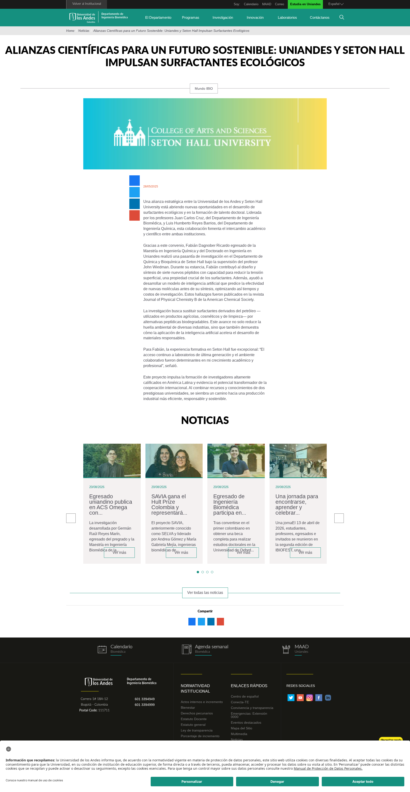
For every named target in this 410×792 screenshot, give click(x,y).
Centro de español (245, 696)
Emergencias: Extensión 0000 (249, 715)
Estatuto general (193, 724)
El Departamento (158, 17)
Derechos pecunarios (197, 713)
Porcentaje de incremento (200, 736)
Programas (190, 17)
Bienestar (188, 707)
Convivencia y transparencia (252, 707)
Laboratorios (287, 17)
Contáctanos (320, 17)
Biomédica (202, 651)
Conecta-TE (240, 702)
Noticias (83, 31)
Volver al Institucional (86, 3)
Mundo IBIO (204, 88)
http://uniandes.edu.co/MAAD (295, 650)
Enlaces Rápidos (249, 686)
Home (70, 31)
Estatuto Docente (194, 719)
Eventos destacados (246, 722)
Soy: (237, 4)
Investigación (223, 17)
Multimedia (239, 734)
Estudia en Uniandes (305, 4)
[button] (198, 572)
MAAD (266, 4)
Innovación (255, 17)
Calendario (251, 4)
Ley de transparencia (197, 730)
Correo (279, 4)
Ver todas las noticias (205, 593)
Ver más (119, 552)
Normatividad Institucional (195, 688)
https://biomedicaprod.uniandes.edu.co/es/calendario (115, 650)
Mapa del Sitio (241, 728)
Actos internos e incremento (202, 701)
